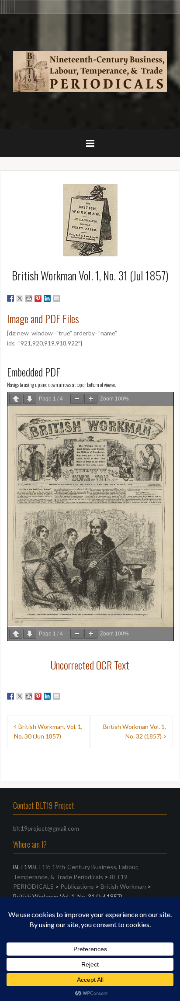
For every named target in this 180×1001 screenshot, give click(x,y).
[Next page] (29, 399)
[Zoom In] (90, 399)
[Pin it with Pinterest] (38, 298)
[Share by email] (56, 298)
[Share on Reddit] (28, 298)
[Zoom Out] (76, 399)
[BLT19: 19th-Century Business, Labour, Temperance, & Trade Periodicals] (90, 70)
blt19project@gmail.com (46, 828)
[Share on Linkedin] (47, 298)
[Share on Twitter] (19, 298)
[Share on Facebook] (10, 298)
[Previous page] (15, 399)
